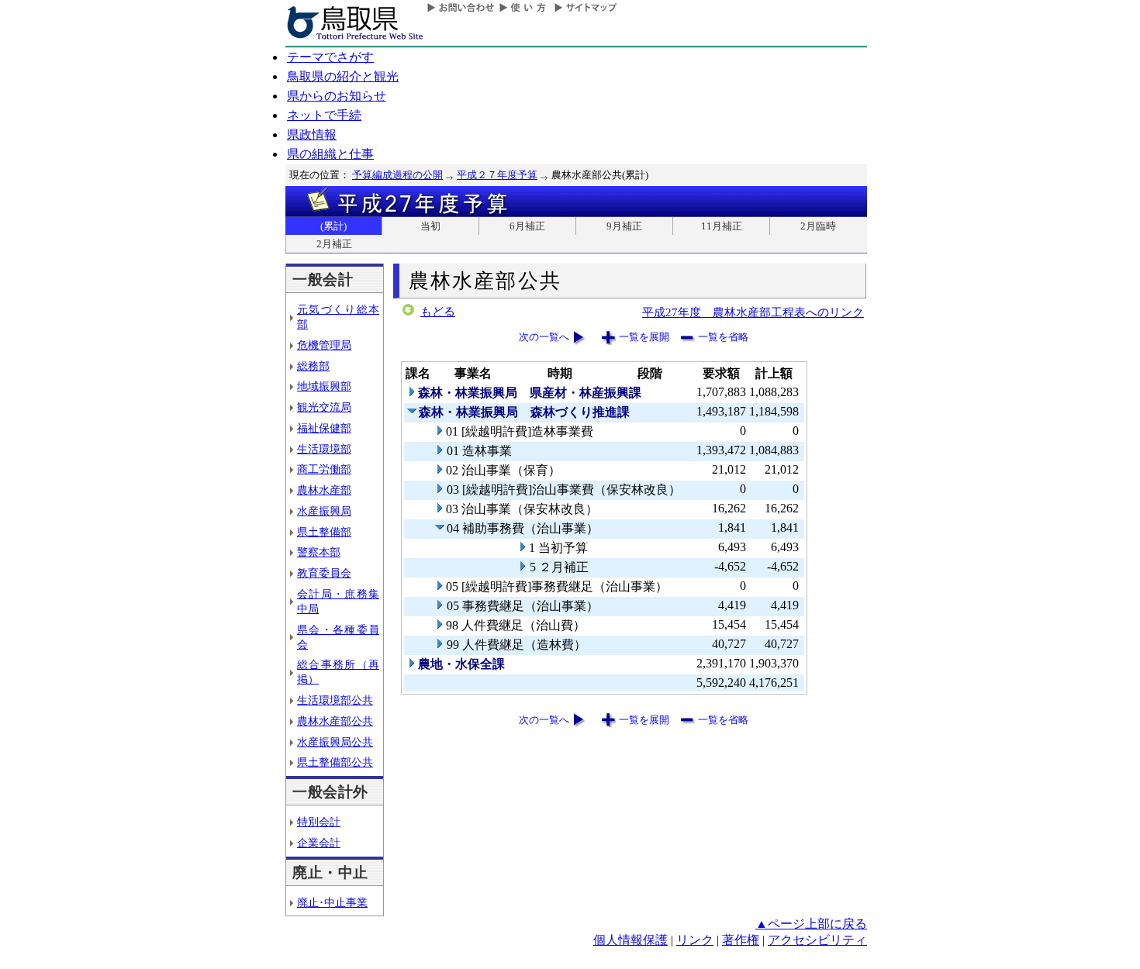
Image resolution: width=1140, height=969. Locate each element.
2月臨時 (818, 226)
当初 (430, 226)
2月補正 (334, 244)
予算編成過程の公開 (397, 175)
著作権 (740, 940)
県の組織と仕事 (330, 153)
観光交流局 (324, 407)
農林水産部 (324, 490)
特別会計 (318, 822)
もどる (437, 311)
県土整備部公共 (335, 762)
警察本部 (318, 552)
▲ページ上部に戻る (811, 923)
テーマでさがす (330, 57)
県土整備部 (324, 532)
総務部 (313, 366)
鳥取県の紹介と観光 (343, 76)
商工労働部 (324, 469)
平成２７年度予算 (497, 175)
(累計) (333, 226)
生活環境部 (324, 449)
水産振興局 (324, 511)
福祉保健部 (324, 428)
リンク (694, 940)
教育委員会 (324, 573)
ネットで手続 (324, 115)
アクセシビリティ (817, 940)
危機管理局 (324, 345)
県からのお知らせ (336, 95)
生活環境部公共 (335, 700)
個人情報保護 (630, 940)
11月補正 (721, 226)
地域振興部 (324, 386)
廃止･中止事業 (332, 902)
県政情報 (312, 134)
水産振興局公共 (335, 742)
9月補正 (624, 226)
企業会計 (318, 842)
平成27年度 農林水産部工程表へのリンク (753, 312)
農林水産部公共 (335, 721)
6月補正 (527, 226)
